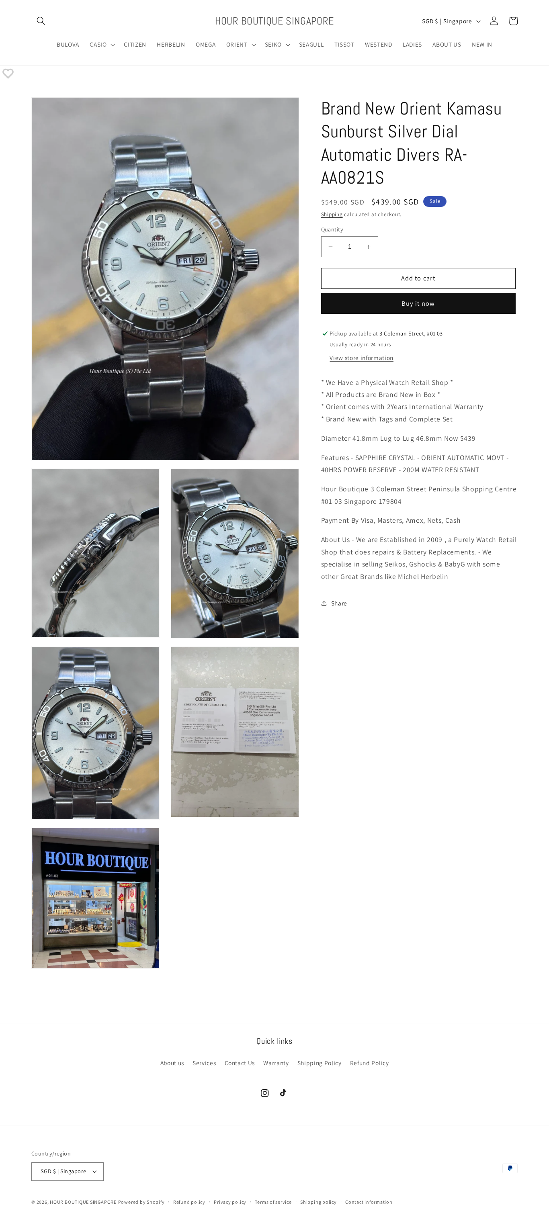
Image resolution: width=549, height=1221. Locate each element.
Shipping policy (318, 1202)
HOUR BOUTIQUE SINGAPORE (83, 1202)
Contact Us (240, 1063)
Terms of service (273, 1202)
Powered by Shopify (141, 1202)
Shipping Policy (319, 1063)
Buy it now (418, 303)
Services (204, 1063)
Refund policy (189, 1202)
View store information (361, 358)
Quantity (332, 229)
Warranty (276, 1063)
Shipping (332, 214)
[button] (41, 21)
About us (172, 1063)
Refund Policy (369, 1063)
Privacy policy (230, 1202)
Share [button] (339, 603)
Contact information (369, 1202)
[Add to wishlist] (8, 73)
